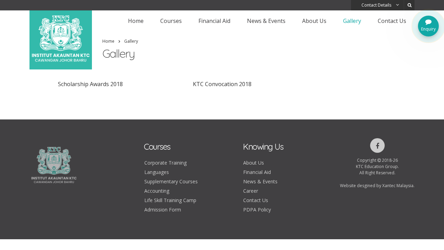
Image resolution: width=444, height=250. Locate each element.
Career (250, 191)
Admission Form (162, 209)
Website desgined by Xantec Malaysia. (377, 186)
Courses (171, 21)
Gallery (352, 21)
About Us (314, 21)
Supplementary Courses (171, 181)
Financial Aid (214, 21)
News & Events (266, 21)
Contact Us (392, 21)
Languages (156, 172)
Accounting (156, 191)
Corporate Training (165, 162)
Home (136, 21)
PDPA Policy (257, 209)
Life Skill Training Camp (170, 200)
